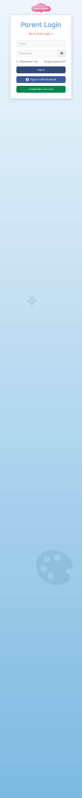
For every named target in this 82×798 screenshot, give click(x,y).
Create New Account (41, 89)
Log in (41, 70)
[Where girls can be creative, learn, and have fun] (41, 7)
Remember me (29, 61)
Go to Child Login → (41, 34)
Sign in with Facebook (43, 79)
